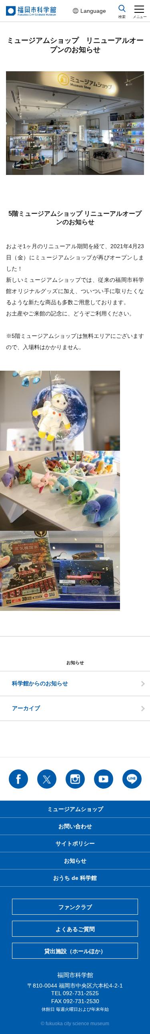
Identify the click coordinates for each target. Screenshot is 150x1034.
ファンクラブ (75, 907)
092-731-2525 (81, 993)
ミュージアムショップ (75, 809)
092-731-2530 (81, 1001)
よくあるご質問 (75, 929)
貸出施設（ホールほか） (75, 951)
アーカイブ (26, 708)
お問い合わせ (75, 826)
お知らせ (75, 860)
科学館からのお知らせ (40, 683)
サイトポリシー (75, 843)
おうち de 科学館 (75, 878)
